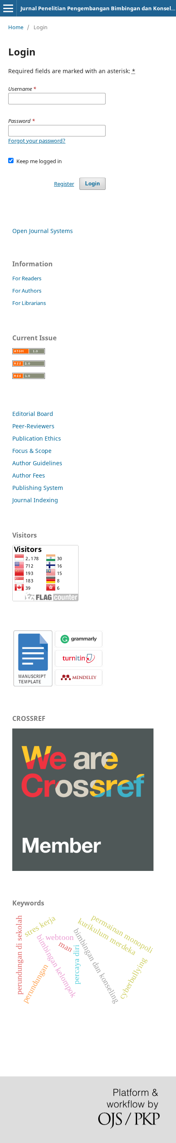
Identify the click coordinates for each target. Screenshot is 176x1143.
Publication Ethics (36, 438)
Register (64, 183)
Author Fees (28, 475)
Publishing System (37, 488)
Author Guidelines (37, 463)
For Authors (26, 290)
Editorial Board (32, 414)
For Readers (26, 278)
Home (15, 27)
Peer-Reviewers (33, 426)
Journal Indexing (35, 500)
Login (92, 183)
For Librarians (29, 303)
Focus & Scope (32, 451)
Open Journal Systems (42, 231)
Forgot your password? (36, 140)
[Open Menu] (8, 8)
